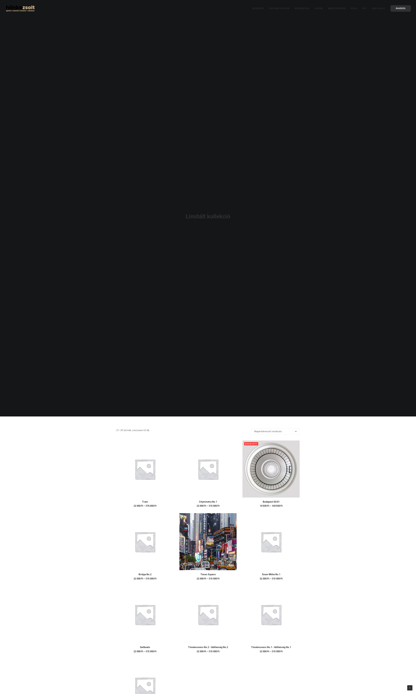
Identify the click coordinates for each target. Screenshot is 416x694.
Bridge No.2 (145, 574)
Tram (145, 501)
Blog (354, 8)
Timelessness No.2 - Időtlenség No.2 (208, 647)
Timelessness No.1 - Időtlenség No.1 (271, 647)
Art (364, 8)
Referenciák (302, 8)
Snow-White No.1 (271, 574)
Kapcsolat (378, 8)
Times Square (208, 574)
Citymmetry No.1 (208, 501)
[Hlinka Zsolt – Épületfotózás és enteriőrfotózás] (20, 8)
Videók (319, 8)
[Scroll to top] (409, 687)
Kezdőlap (258, 8)
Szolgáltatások (279, 8)
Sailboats (145, 647)
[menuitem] (259, 8)
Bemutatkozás (337, 8)
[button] (145, 469)
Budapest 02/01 (271, 501)
